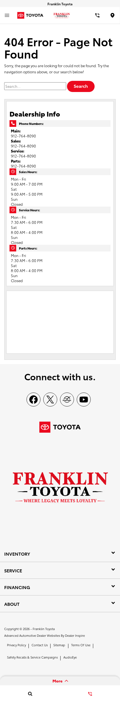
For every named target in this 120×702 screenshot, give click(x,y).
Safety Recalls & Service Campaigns (32, 657)
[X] (50, 399)
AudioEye (70, 657)
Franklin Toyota (44, 628)
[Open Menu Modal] (7, 15)
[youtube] (84, 399)
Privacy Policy (16, 645)
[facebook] (33, 399)
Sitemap (59, 645)
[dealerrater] (67, 399)
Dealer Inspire (75, 635)
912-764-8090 (23, 135)
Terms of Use (80, 645)
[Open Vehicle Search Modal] (30, 693)
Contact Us (40, 645)
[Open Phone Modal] (97, 15)
